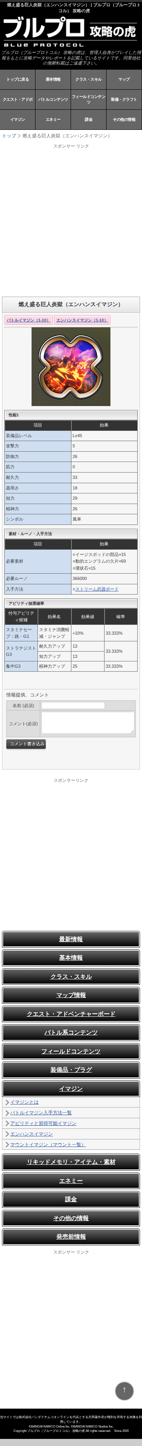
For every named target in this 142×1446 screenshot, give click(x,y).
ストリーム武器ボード (97, 589)
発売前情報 (71, 1236)
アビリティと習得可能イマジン (43, 1123)
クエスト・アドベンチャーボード (71, 1013)
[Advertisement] (71, 220)
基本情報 (53, 79)
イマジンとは (24, 1102)
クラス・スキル (88, 79)
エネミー (53, 119)
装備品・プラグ (71, 1069)
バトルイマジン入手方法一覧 (41, 1112)
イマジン (17, 119)
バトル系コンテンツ (71, 1032)
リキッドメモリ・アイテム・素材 (71, 1161)
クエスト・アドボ (18, 99)
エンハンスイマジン (31, 1134)
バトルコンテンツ (53, 99)
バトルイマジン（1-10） (28, 320)
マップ (124, 79)
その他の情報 (124, 119)
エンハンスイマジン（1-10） (82, 320)
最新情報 (71, 939)
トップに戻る (17, 79)
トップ (9, 136)
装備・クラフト (124, 99)
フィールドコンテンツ (89, 99)
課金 (88, 119)
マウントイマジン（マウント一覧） (48, 1144)
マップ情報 (71, 995)
